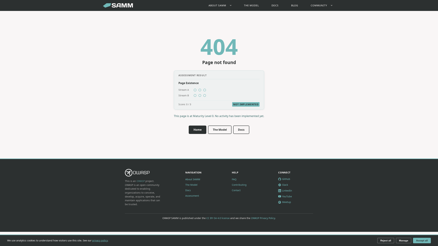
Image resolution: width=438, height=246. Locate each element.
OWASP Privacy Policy (263, 218)
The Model (251, 5)
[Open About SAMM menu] (231, 5)
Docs (275, 5)
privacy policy (100, 240)
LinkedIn (287, 190)
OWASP (141, 181)
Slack (285, 184)
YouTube (287, 196)
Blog (294, 5)
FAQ (234, 179)
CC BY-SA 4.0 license (218, 218)
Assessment (192, 195)
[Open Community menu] (332, 5)
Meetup (286, 202)
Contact (236, 190)
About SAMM (217, 5)
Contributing (239, 184)
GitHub (286, 179)
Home (198, 130)
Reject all (385, 240)
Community (319, 5)
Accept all (422, 240)
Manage (403, 240)
